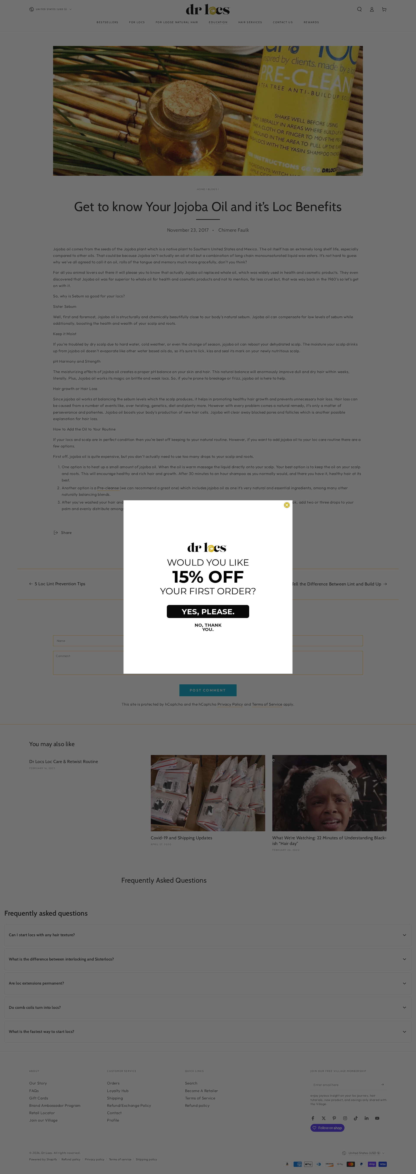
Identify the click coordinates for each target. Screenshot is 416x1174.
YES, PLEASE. (208, 611)
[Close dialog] (287, 505)
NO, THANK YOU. (208, 627)
